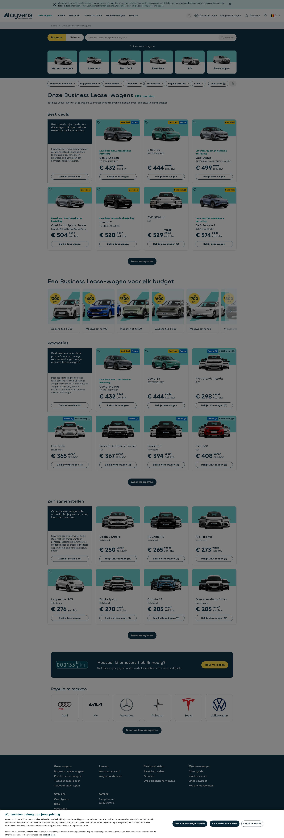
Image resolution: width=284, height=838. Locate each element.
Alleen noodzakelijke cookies (189, 823)
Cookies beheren (252, 823)
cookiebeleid (49, 834)
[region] (142, 824)
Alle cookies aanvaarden (225, 823)
